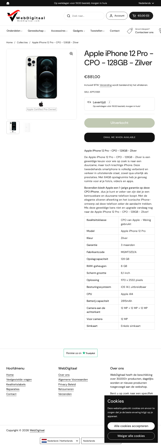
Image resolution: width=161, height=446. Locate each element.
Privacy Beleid (67, 384)
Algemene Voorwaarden (73, 379)
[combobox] (60, 441)
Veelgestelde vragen (19, 379)
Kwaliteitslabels (16, 384)
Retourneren (66, 389)
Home (9, 42)
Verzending (106, 85)
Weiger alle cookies (131, 436)
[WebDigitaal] (25, 15)
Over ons (64, 375)
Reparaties (12, 389)
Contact (11, 394)
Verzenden (65, 394)
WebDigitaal (37, 430)
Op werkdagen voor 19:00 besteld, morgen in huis (80, 3)
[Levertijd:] (119, 103)
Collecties (22, 42)
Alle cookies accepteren (131, 426)
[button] (141, 16)
